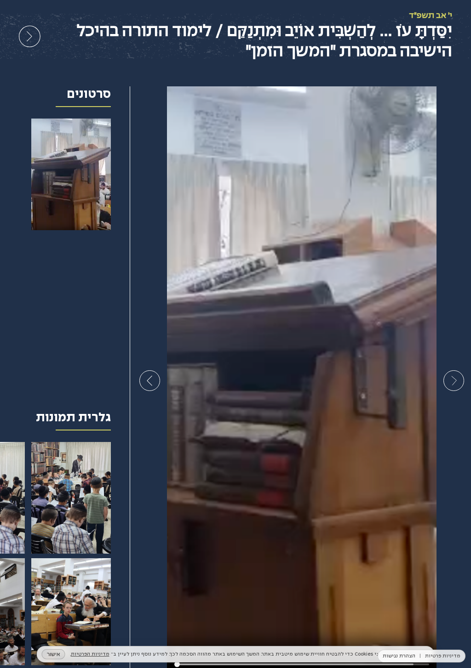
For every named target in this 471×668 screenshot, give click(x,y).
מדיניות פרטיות (442, 656)
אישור (53, 654)
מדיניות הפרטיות (90, 654)
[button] (453, 380)
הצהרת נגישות (399, 656)
